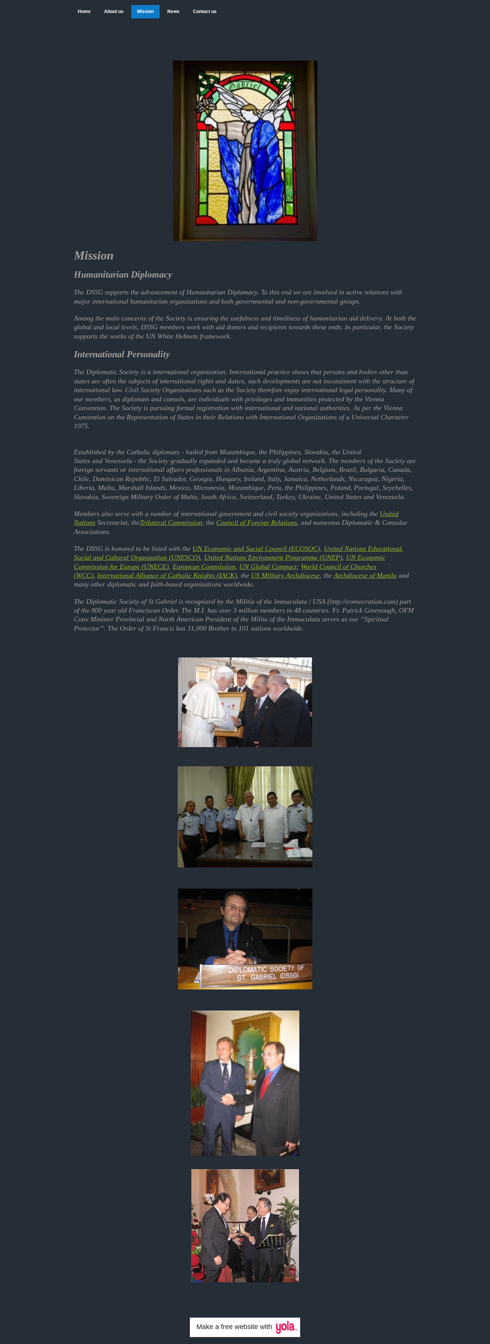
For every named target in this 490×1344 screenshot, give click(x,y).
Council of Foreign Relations (256, 522)
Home (84, 11)
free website (239, 1327)
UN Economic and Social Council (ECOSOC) (256, 548)
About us (114, 11)
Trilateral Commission (171, 522)
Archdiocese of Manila (365, 575)
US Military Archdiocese (285, 575)
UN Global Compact (268, 566)
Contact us (205, 11)
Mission (145, 11)
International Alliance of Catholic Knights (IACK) (167, 575)
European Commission (204, 566)
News (173, 11)
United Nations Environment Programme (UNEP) (273, 557)
